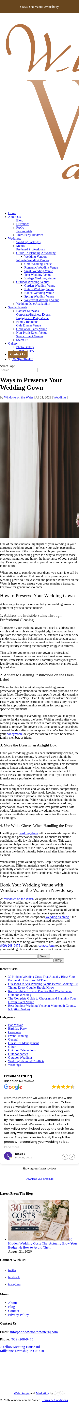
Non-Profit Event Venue (31, 332)
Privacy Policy (18, 1315)
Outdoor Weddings (20, 1057)
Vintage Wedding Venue (40, 278)
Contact (13, 1311)
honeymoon (14, 734)
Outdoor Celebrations (22, 1050)
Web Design (22, 1393)
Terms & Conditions (55, 1400)
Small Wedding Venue (38, 271)
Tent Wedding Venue (37, 274)
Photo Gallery (25, 347)
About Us (14, 216)
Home (12, 213)
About (12, 1303)
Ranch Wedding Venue (39, 292)
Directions (22, 224)
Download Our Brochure (39, 1178)
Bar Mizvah (15, 1025)
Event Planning (18, 1036)
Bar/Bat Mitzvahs (27, 311)
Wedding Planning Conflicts (26, 1061)
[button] (72, 1157)
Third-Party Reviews (29, 235)
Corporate (14, 1032)
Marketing (42, 1393)
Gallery (13, 343)
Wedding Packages (28, 242)
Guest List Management (23, 1043)
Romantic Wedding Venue (41, 267)
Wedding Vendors (35, 256)
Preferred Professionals (31, 249)
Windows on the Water (18, 397)
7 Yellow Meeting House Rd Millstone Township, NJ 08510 (22, 1349)
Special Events (17, 307)
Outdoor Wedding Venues (32, 282)
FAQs (20, 227)
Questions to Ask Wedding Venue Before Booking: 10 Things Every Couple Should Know (43, 985)
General (13, 1039)
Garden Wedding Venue (39, 285)
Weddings (14, 238)
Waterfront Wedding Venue (41, 300)
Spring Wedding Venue (39, 296)
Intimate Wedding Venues (32, 260)
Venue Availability (47, 6)
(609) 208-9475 (10, 945)
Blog (19, 220)
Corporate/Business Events (33, 314)
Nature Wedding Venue (39, 289)
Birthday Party (17, 1028)
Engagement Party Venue (32, 318)
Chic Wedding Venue (38, 264)
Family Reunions (27, 321)
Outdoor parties (18, 1054)
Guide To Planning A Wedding (36, 253)
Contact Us (18, 354)
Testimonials (24, 231)
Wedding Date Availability (33, 303)
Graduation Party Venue (31, 329)
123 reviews (26, 1081)
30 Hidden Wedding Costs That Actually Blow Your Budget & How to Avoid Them (41, 978)
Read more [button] (11, 1147)
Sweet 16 (22, 340)
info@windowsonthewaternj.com (34, 1332)
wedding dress (28, 833)
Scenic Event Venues (29, 336)
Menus (20, 245)
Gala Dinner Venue (28, 325)
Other (11, 1046)
